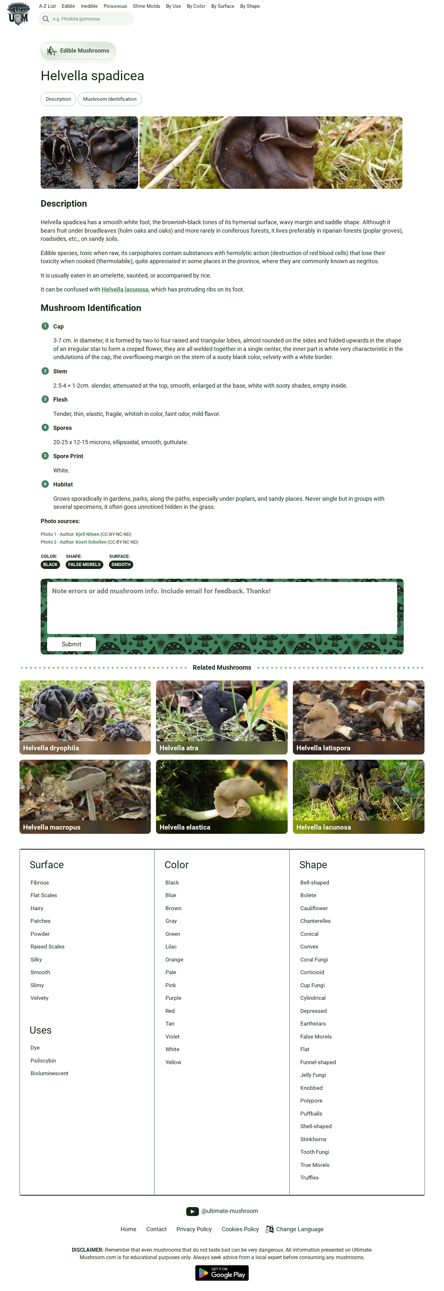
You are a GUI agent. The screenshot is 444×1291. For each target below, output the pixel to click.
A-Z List (47, 6)
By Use (173, 6)
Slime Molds (146, 6)
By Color (196, 6)
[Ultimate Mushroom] (19, 14)
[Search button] (46, 19)
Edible (68, 6)
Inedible (89, 6)
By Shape (250, 6)
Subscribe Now (222, 652)
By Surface (222, 6)
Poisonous (115, 6)
